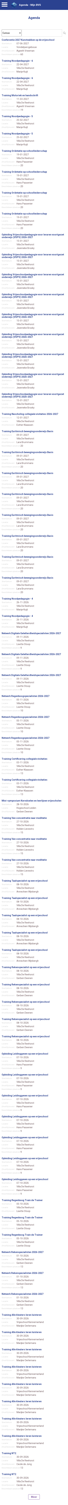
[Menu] (4, 5)
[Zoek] (64, 33)
